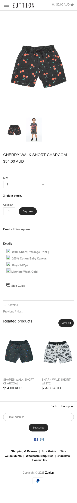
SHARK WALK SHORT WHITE (56, 381)
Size (5, 177)
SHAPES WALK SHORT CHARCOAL (18, 381)
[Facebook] (36, 439)
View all (66, 323)
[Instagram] (42, 439)
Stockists (64, 455)
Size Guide (18, 285)
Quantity (8, 204)
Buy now (28, 211)
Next (19, 311)
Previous (8, 311)
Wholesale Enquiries (39, 455)
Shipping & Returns (24, 451)
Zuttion (49, 472)
